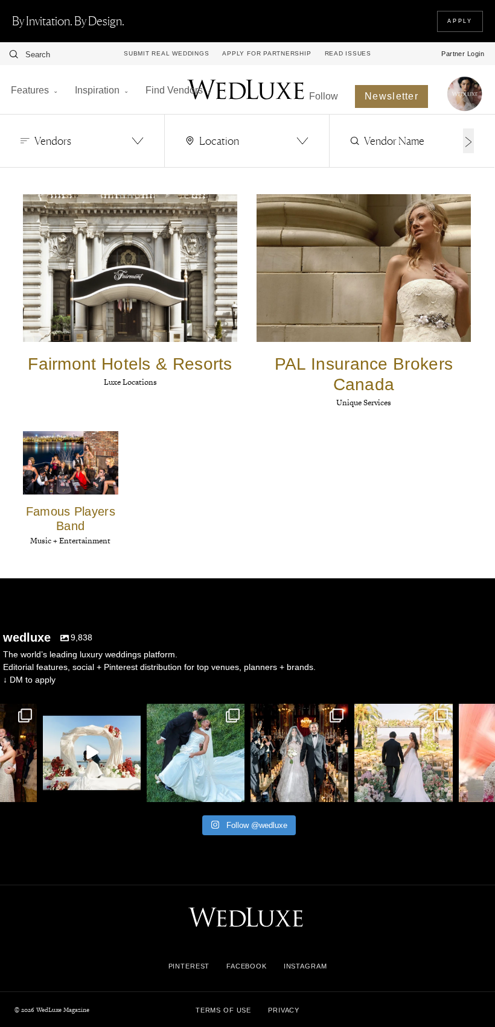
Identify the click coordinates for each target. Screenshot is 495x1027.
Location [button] (219, 140)
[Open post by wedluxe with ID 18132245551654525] (403, 752)
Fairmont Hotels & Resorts (130, 364)
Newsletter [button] (391, 96)
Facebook (246, 966)
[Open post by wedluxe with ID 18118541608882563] (299, 752)
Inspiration (97, 90)
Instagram (305, 966)
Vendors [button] (52, 140)
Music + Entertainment (70, 540)
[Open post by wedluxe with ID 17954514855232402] (195, 752)
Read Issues (348, 54)
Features (30, 90)
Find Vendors (174, 90)
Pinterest (189, 966)
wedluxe (90, 714)
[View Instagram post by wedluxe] (26, 790)
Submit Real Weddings (166, 54)
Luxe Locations (130, 382)
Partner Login (462, 53)
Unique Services (363, 402)
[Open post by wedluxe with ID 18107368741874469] (92, 752)
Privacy (283, 1010)
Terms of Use (223, 1010)
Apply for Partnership (266, 54)
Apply (460, 21)
